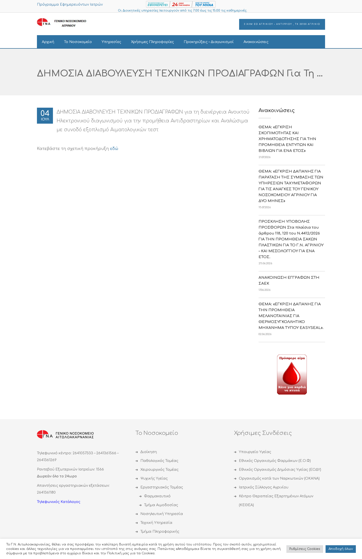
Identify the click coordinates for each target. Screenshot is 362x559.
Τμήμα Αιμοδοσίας (161, 505)
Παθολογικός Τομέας (159, 461)
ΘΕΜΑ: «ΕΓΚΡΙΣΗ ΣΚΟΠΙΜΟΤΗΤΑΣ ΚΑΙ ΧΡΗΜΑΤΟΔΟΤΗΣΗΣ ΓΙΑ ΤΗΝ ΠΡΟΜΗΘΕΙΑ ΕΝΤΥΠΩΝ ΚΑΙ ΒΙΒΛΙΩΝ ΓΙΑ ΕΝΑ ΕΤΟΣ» (287, 139)
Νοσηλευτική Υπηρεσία (161, 514)
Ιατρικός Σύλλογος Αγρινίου (263, 487)
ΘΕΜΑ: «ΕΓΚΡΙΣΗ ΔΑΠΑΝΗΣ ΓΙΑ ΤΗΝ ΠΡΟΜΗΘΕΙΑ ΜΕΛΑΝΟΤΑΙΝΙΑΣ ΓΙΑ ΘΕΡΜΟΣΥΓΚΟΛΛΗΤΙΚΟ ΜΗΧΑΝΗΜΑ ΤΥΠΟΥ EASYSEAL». (291, 316)
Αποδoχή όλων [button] (341, 549)
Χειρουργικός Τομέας (159, 469)
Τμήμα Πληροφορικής (159, 531)
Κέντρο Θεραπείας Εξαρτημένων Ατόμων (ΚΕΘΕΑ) (276, 500)
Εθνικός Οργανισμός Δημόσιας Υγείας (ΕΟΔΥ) (280, 469)
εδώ (114, 149)
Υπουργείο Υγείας (255, 452)
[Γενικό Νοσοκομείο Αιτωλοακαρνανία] (65, 23)
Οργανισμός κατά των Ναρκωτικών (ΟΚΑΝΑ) (279, 478)
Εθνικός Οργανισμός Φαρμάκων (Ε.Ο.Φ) (275, 461)
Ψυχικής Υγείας (154, 478)
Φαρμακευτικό (157, 496)
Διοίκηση (148, 452)
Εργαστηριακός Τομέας (161, 487)
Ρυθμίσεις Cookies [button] (304, 549)
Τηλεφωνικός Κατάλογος (58, 502)
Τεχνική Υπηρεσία (156, 523)
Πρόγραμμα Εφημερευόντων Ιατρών (70, 4)
